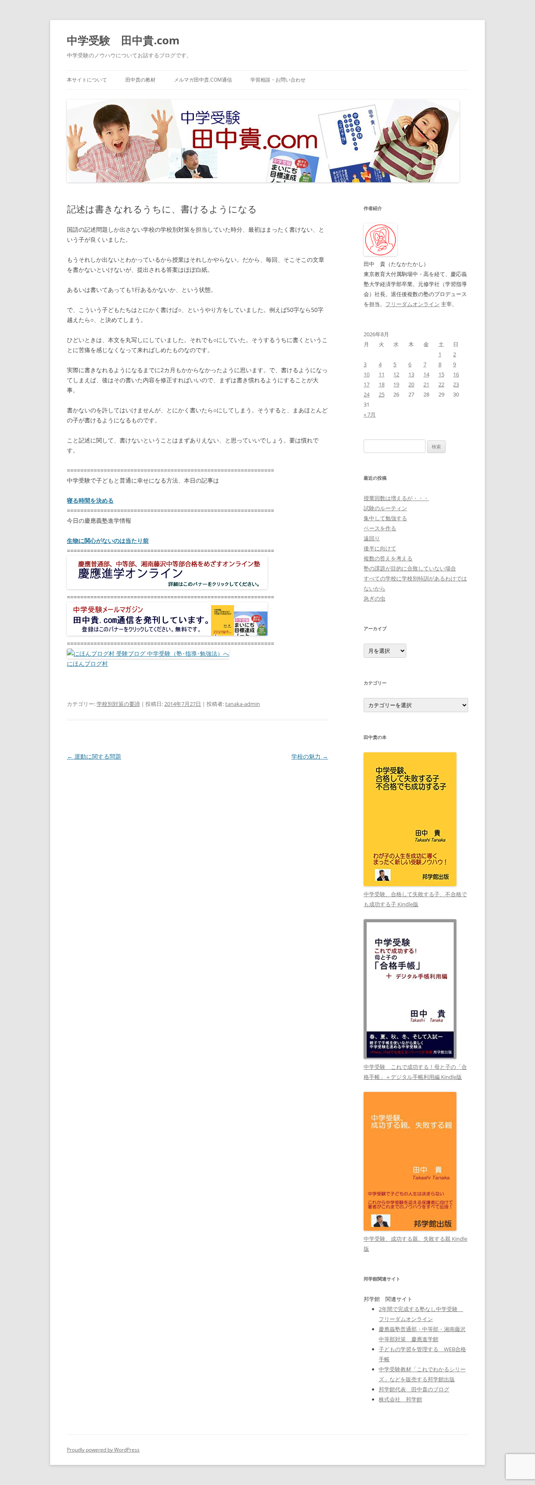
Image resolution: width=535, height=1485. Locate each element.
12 (396, 374)
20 (411, 384)
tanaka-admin (242, 704)
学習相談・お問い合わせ (278, 79)
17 (366, 384)
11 (382, 374)
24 (366, 394)
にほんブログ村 (87, 663)
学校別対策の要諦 (118, 704)
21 (426, 384)
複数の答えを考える (388, 558)
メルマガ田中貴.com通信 (203, 79)
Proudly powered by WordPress (103, 1449)
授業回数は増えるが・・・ (396, 498)
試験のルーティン (385, 508)
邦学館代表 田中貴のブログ (414, 1389)
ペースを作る (380, 528)
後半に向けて (380, 548)
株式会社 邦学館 (400, 1399)
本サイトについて (87, 79)
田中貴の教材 (140, 79)
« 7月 (370, 414)
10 (366, 374)
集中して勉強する (385, 518)
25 (382, 394)
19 (396, 384)
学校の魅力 (309, 756)
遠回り (372, 538)
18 (382, 384)
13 (411, 374)
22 (441, 384)
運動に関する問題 (94, 756)
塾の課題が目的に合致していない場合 (410, 568)
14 (426, 374)
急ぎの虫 (374, 598)
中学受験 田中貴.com (123, 40)
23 (456, 384)
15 (441, 374)
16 (456, 374)
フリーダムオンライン (412, 304)
